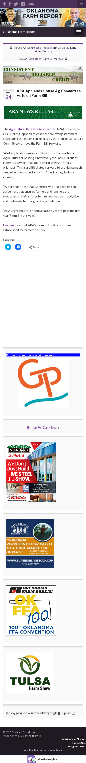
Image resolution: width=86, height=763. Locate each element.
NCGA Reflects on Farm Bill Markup (41, 58)
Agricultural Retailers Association (32, 129)
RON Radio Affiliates (72, 739)
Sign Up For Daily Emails (43, 427)
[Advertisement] (43, 299)
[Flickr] (23, 3)
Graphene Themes (31, 735)
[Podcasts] (31, 3)
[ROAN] (4, 3)
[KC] (9, 3)
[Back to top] (77, 754)
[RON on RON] (16, 3)
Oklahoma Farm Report (19, 31)
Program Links (76, 746)
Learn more (10, 225)
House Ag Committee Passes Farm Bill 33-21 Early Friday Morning (45, 49)
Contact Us (78, 742)
